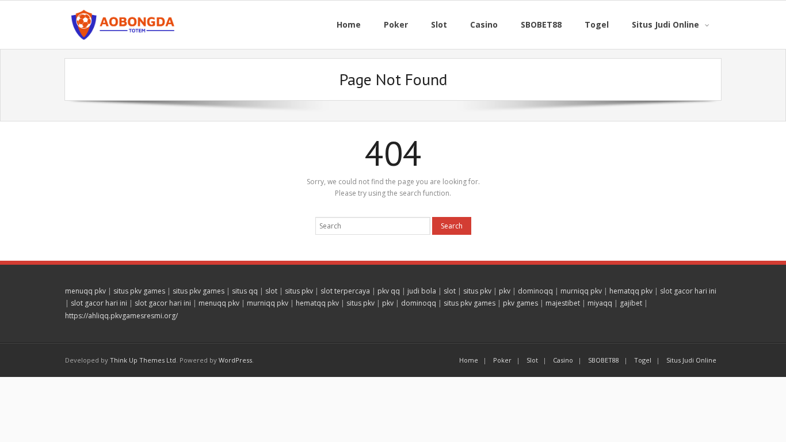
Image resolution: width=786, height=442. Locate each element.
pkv (504, 291)
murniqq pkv (581, 291)
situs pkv (299, 291)
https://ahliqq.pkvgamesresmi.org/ (121, 316)
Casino (563, 360)
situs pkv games (139, 291)
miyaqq (599, 303)
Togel (642, 360)
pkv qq (388, 291)
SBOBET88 (603, 360)
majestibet (562, 303)
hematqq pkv (631, 291)
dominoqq (535, 291)
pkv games (520, 303)
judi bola (421, 291)
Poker (502, 360)
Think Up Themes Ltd (143, 360)
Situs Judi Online (691, 360)
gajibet (631, 303)
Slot (532, 360)
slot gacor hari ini (688, 291)
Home (468, 360)
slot (271, 291)
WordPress (235, 360)
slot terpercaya (345, 291)
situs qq (245, 291)
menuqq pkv (85, 291)
